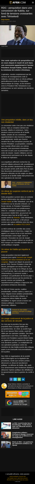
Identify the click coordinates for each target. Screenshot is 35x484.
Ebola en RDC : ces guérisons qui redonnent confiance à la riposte (22, 443)
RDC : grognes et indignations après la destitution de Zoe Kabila (22, 184)
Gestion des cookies (23, 479)
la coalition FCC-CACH (22, 224)
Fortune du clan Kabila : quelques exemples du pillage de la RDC (22, 311)
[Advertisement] (17, 53)
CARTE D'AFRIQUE (13, 476)
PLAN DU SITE (22, 476)
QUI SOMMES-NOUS (12, 478)
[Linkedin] (23, 379)
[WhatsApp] (19, 379)
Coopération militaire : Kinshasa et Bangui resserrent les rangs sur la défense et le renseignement (22, 435)
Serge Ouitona (5, 19)
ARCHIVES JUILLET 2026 (12, 479)
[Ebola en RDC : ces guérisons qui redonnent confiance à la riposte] (6, 444)
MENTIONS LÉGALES (23, 478)
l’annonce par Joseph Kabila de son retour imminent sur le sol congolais (16, 259)
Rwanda (17, 217)
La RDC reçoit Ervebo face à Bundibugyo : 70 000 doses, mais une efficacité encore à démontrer (22, 425)
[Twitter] (15, 379)
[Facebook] (11, 379)
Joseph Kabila (6, 201)
